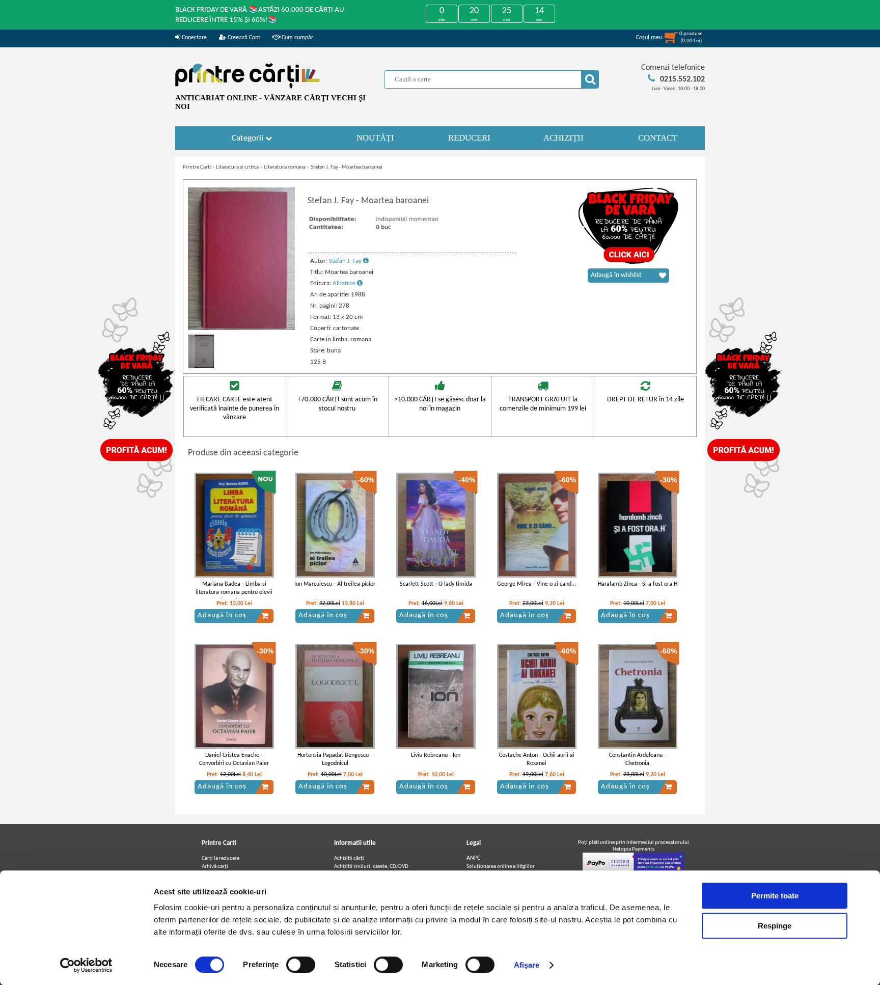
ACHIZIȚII (563, 138)
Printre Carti (197, 167)
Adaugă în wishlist (616, 275)
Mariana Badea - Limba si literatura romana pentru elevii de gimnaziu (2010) (234, 593)
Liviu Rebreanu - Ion (435, 755)
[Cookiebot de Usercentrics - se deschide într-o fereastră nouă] (86, 965)
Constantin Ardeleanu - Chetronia (637, 759)
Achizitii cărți (349, 858)
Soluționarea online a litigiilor (500, 866)
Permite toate (775, 895)
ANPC (473, 858)
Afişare (527, 965)
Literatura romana (285, 167)
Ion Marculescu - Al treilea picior (334, 584)
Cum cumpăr (296, 38)
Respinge (774, 925)
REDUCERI (469, 138)
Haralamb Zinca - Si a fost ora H (637, 584)
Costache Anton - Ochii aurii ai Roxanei (536, 759)
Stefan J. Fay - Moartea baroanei (346, 167)
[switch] (300, 964)
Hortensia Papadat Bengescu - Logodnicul (334, 759)
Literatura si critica (237, 167)
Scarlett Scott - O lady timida (436, 584)
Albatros (345, 283)
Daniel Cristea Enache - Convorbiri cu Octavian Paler (234, 759)
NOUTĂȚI (375, 138)
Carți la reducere (220, 858)
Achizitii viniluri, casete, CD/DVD (371, 866)
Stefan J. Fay (346, 261)
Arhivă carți (215, 866)
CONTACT (657, 138)
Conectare (193, 38)
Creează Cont (243, 38)
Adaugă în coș (222, 615)
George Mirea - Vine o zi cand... (536, 584)
